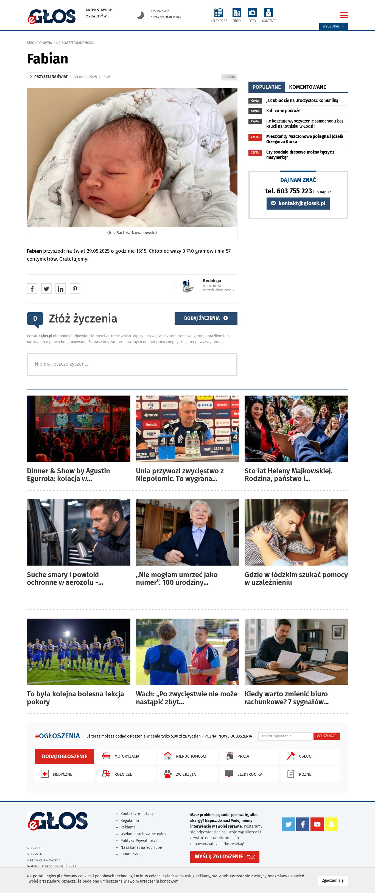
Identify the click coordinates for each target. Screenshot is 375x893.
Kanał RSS (129, 854)
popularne (267, 87)
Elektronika (249, 774)
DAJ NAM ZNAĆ (298, 180)
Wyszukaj (331, 26)
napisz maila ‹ (213, 286)
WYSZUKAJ (327, 736)
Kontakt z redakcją (137, 813)
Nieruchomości (191, 756)
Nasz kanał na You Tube (141, 847)
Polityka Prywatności (139, 840)
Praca (243, 756)
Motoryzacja (126, 756)
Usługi (305, 756)
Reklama (128, 827)
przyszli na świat (49, 76)
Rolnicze (123, 774)
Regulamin (130, 820)
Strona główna (39, 43)
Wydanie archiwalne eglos (143, 834)
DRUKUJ (230, 77)
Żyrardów (96, 16)
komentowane (307, 87)
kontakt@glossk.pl (301, 203)
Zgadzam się (335, 880)
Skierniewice (99, 10)
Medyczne (62, 774)
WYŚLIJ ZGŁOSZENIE (219, 856)
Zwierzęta (186, 774)
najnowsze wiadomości (75, 43)
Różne (305, 774)
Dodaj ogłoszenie (64, 756)
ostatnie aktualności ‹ (218, 290)
